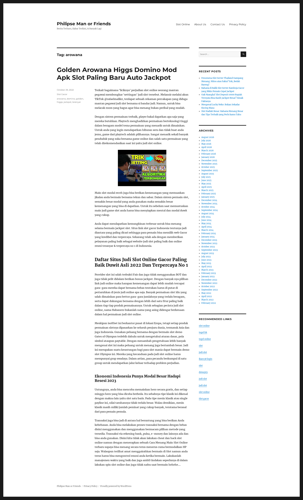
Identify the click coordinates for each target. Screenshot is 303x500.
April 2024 (206, 226)
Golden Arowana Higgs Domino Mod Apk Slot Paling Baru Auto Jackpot (117, 73)
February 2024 (208, 233)
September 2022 (209, 289)
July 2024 (206, 217)
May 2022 (206, 293)
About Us (200, 24)
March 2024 (207, 230)
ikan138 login (205, 359)
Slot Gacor (62, 94)
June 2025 (206, 180)
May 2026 (206, 144)
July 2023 (206, 256)
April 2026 (206, 147)
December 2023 (209, 240)
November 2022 (209, 283)
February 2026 (208, 154)
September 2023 (209, 250)
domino (71, 98)
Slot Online (183, 24)
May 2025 (206, 183)
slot (201, 345)
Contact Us (218, 24)
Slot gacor (204, 398)
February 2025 (208, 193)
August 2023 (207, 253)
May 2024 (206, 223)
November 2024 (209, 203)
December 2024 (209, 200)
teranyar (76, 102)
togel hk (203, 332)
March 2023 (207, 270)
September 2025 (209, 170)
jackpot (67, 102)
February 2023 (208, 273)
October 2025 (208, 167)
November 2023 (209, 243)
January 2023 (207, 276)
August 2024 (207, 213)
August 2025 (207, 173)
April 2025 (206, 187)
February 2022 (208, 303)
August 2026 (207, 137)
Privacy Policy (237, 24)
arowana (61, 98)
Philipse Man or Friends (84, 23)
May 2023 (206, 263)
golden (79, 98)
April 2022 (206, 296)
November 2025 (209, 163)
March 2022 (207, 299)
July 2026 (206, 140)
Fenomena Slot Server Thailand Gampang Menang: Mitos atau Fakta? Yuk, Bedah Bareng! (222, 81)
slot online (204, 325)
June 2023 (206, 260)
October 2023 (208, 246)
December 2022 (209, 279)
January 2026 (208, 157)
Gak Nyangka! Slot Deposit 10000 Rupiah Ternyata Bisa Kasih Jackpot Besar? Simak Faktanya (222, 98)
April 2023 (206, 266)
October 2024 (208, 207)
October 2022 (208, 286)
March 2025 (207, 190)
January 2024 (208, 236)
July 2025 (206, 177)
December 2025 (209, 160)
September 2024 (209, 210)
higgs (60, 102)
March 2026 (207, 150)
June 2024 (206, 220)
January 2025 (208, 197)
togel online (205, 339)
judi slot (203, 352)
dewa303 (203, 372)
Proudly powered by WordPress (115, 486)
